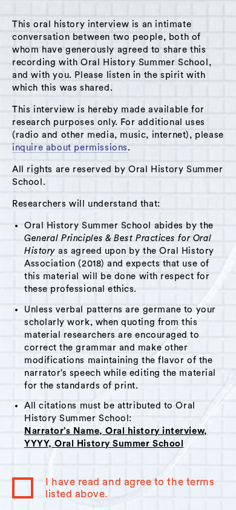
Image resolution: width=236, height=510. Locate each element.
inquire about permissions (70, 147)
